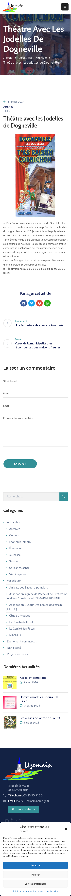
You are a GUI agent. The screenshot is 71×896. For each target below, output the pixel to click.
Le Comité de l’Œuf (21, 622)
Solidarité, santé (19, 568)
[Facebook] (23, 303)
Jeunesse (15, 555)
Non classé (14, 648)
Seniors (14, 561)
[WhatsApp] (47, 303)
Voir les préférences (35, 884)
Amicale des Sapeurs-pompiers (28, 588)
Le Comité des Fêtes (22, 629)
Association (14, 581)
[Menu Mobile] (65, 6)
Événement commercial (21, 641)
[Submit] (63, 496)
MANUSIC (15, 635)
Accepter (35, 865)
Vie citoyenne (17, 574)
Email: (28, 801)
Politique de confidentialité (45, 891)
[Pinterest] (39, 303)
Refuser (35, 874)
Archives (42, 58)
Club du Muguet (19, 616)
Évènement (16, 548)
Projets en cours (17, 654)
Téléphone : (25, 795)
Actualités (25, 58)
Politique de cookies (22, 891)
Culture (14, 535)
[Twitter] (31, 303)
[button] (66, 829)
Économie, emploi (20, 542)
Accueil (8, 58)
